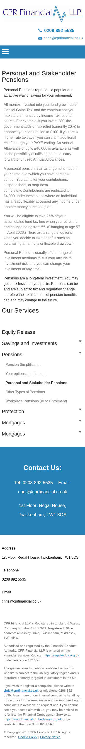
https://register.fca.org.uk (61, 655)
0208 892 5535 (59, 30)
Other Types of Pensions (25, 392)
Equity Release (18, 332)
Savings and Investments (29, 343)
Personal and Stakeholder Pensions (36, 383)
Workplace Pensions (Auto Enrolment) (36, 401)
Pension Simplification (23, 365)
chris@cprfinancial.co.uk (63, 38)
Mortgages (13, 422)
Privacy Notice (50, 737)
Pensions (12, 354)
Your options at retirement (25, 374)
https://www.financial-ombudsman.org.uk (33, 719)
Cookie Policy (27, 737)
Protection (13, 411)
